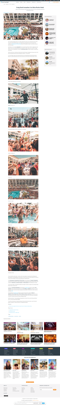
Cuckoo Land (16, 292)
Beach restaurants (33, 354)
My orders (54, 0)
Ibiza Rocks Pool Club (20, 332)
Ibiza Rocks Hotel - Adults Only (14, 312)
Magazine (41, 0)
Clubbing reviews (10, 316)
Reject (40, 403)
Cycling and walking (41, 354)
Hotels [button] (21, 2)
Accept (43, 403)
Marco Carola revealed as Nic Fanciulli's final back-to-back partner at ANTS (36, 343)
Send (54, 389)
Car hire (49, 352)
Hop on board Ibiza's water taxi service (52, 24)
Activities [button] (41, 348)
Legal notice (34, 400)
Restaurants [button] (28, 2)
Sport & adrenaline (41, 352)
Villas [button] (24, 2)
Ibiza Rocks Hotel (12, 311)
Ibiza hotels (23, 387)
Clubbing (32, 387)
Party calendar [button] (56, 2)
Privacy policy (14, 387)
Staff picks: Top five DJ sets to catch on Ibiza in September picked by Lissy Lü (52, 33)
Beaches (49, 351)
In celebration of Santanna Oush (51, 20)
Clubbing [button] (17, 2)
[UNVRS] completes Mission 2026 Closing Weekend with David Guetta (50, 331)
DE (49, 0)
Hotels (20, 316)
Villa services (23, 354)
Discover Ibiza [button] (39, 2)
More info (19, 331)
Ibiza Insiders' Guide (6, 354)
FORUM (44, 0)
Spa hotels (14, 353)
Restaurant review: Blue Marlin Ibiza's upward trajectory (51, 29)
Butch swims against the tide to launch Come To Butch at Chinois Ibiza (20, 306)
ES (47, 0)
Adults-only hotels (15, 352)
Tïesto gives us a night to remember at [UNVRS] (52, 38)
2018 (10, 4)
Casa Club (50, 61)
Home (4, 4)
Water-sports (41, 351)
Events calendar (50, 353)
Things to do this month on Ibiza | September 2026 (51, 43)
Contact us (37, 400)
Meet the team (5, 387)
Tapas (31, 353)
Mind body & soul (41, 353)
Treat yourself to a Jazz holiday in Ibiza (9, 343)
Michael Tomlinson (6, 12)
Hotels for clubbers (15, 351)
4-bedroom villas (24, 352)
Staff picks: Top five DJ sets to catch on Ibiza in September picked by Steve (22, 343)
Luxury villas (23, 353)
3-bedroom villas (24, 351)
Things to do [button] (33, 2)
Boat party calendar (6, 351)
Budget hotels (15, 354)
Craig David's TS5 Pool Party (13, 309)
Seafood (32, 351)
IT (51, 0)
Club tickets (16, 316)
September (13, 4)
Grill (31, 352)
